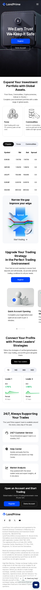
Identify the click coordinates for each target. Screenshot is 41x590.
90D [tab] (32, 370)
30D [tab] (24, 370)
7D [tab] (8, 370)
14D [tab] (15, 370)
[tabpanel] (20, 171)
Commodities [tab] (31, 144)
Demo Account (20, 48)
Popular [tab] (8, 144)
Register (20, 41)
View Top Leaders (20, 362)
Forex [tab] (18, 144)
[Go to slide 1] (16, 328)
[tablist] (20, 144)
